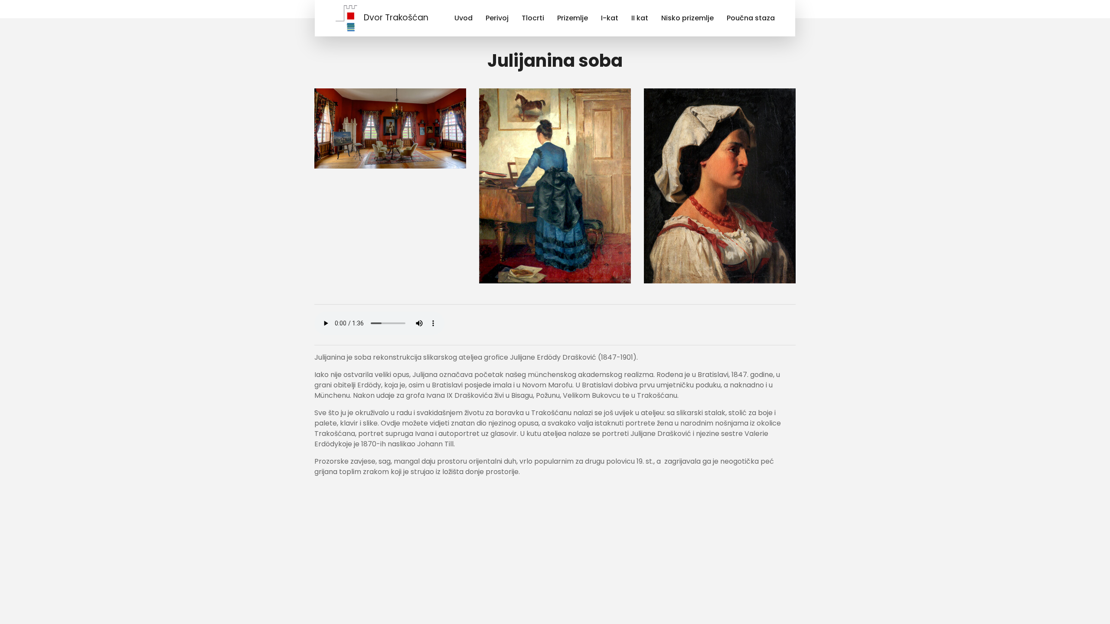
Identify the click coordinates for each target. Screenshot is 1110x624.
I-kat (609, 18)
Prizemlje (572, 18)
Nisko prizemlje (687, 18)
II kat (639, 18)
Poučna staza (751, 18)
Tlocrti (533, 18)
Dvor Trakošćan (396, 17)
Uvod (463, 18)
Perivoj (497, 18)
